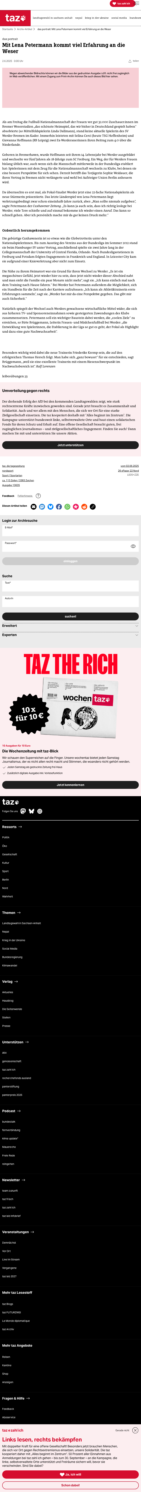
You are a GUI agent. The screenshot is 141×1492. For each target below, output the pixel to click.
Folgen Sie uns (10, 811)
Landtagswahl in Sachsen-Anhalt (21, 923)
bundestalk (8, 1121)
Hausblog (7, 1000)
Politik (5, 837)
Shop (5, 1373)
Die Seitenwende (12, 1009)
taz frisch (7, 1199)
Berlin (5, 879)
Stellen (6, 1017)
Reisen (6, 1357)
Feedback (8, 1409)
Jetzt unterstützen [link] (70, 445)
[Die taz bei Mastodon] (23, 813)
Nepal (5, 931)
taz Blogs (7, 1304)
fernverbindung (11, 1130)
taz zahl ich (8, 1069)
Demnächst (9, 1242)
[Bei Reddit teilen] (84, 507)
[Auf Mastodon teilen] (42, 507)
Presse (6, 1026)
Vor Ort (6, 1251)
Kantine (6, 1365)
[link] (53, 18)
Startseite (7, 29)
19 (26, 376)
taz (10, 802)
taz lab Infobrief (11, 1216)
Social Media (9, 948)
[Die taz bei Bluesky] (31, 813)
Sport (5, 871)
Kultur (5, 862)
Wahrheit (7, 896)
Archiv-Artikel (24, 29)
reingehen (8, 1164)
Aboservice (8, 1417)
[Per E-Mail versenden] (34, 507)
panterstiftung (10, 1086)
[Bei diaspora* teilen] (76, 507)
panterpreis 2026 (12, 1095)
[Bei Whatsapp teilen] (67, 507)
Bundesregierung (12, 957)
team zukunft (10, 1190)
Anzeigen (7, 1382)
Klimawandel (9, 965)
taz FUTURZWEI (11, 1312)
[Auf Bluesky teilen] (50, 507)
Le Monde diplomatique (16, 1320)
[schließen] (135, 1430)
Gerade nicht (122, 1430)
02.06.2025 (132, 466)
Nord (5, 888)
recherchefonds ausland (16, 1078)
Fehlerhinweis (25, 495)
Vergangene (9, 1268)
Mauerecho (9, 1147)
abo (4, 1052)
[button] (136, 4)
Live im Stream (11, 1259)
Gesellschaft (9, 854)
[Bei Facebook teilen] (59, 507)
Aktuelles (7, 992)
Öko (4, 846)
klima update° (10, 1138)
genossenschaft (11, 1061)
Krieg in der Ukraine (13, 940)
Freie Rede (8, 1155)
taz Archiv (8, 1329)
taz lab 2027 (9, 1276)
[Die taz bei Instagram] (40, 813)
